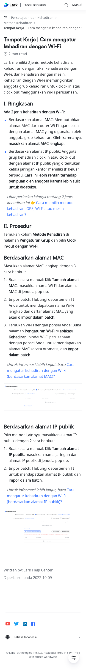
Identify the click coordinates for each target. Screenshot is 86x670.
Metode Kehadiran (18, 23)
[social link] (10, 624)
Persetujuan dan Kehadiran (32, 17)
